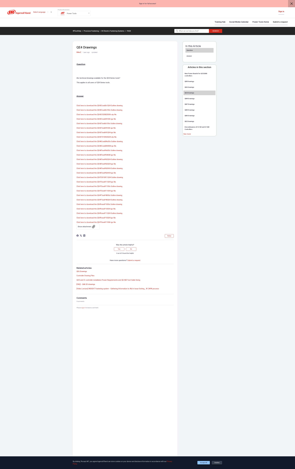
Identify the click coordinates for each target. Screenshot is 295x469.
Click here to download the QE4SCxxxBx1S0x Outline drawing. (100, 110)
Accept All (203, 462)
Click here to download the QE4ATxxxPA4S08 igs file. (96, 155)
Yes (119, 249)
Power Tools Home (260, 22)
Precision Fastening (91, 31)
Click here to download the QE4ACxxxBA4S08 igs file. (97, 146)
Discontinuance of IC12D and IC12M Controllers (197, 128)
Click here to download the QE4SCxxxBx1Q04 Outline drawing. (100, 106)
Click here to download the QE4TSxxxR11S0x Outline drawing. (100, 186)
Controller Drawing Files (85, 276)
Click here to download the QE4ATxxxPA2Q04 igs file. (96, 164)
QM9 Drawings (190, 98)
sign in (83, 308)
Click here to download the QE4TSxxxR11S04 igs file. (96, 191)
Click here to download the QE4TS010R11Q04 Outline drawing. (100, 177)
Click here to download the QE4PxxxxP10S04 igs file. (96, 209)
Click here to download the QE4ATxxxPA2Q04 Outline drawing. (100, 159)
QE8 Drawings (189, 81)
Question (190, 50)
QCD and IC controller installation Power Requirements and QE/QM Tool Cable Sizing (108, 280)
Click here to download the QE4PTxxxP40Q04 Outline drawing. (100, 200)
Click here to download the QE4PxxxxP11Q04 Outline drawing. (100, 213)
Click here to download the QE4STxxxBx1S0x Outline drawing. (99, 123)
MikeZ (79, 52)
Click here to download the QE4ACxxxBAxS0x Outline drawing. (100, 141)
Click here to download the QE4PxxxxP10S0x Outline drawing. (99, 204)
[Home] (19, 12)
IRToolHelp (77, 31)
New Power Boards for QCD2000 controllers (196, 75)
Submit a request (280, 22)
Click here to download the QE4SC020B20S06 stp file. (97, 114)
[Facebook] (78, 236)
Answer (189, 56)
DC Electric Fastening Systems (112, 31)
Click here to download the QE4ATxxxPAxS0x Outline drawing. (99, 150)
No (131, 249)
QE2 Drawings (189, 121)
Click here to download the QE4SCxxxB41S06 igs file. (96, 119)
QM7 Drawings (190, 104)
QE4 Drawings (189, 93)
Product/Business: (67, 12)
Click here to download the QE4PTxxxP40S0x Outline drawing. (99, 195)
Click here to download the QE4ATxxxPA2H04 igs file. (96, 173)
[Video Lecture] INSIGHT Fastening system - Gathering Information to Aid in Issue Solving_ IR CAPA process (118, 289)
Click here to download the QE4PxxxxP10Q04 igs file (96, 218)
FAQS (129, 31)
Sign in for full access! (147, 4)
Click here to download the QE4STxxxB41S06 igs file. (96, 128)
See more (187, 134)
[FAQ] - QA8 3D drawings (86, 284)
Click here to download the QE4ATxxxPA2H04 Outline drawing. (100, 168)
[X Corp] (81, 236)
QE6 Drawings (189, 87)
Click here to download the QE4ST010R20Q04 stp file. (97, 137)
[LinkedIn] (84, 236)
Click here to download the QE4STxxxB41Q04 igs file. (96, 132)
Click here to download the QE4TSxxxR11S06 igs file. (96, 222)
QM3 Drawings (190, 115)
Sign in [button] (281, 11)
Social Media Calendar (239, 22)
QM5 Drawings (190, 110)
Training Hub (220, 22)
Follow (169, 236)
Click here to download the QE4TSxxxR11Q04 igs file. (96, 182)
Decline (216, 462)
